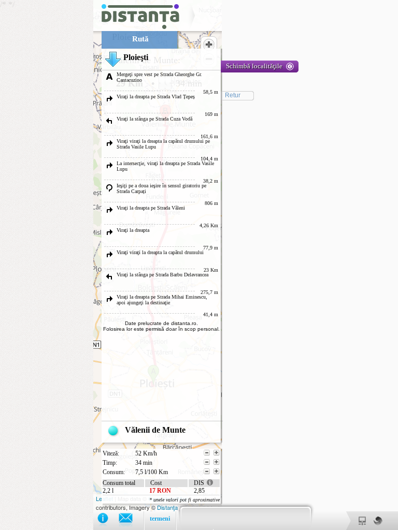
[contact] (131, 520)
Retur (232, 95)
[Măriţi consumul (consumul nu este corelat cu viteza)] (217, 471)
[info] (108, 520)
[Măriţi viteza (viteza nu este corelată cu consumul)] (217, 453)
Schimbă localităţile (254, 66)
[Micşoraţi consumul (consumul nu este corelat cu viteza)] (207, 471)
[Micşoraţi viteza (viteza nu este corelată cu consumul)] (207, 453)
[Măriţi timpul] (217, 462)
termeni (160, 518)
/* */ (141, 261)
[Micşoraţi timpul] (207, 462)
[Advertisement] (46, 155)
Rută (140, 39)
